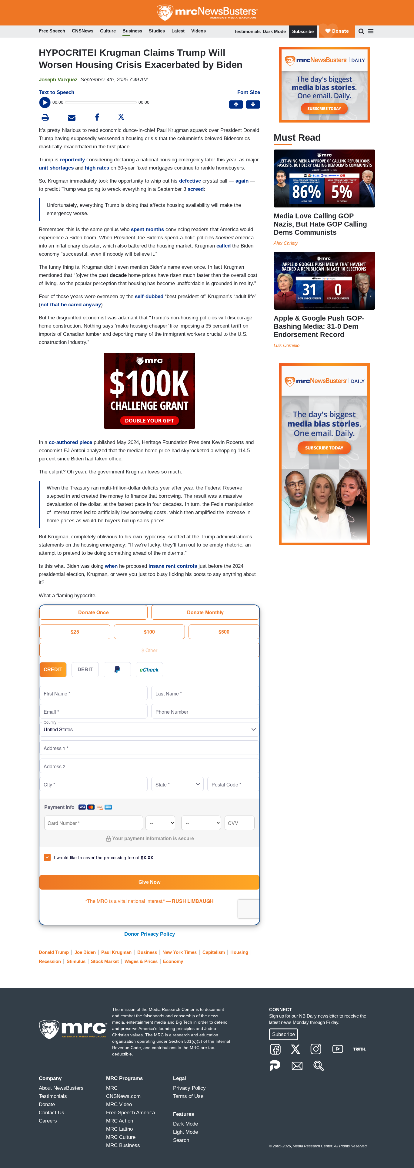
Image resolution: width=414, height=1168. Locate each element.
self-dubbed (149, 296)
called (223, 246)
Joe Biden (85, 952)
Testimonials (247, 31)
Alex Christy (286, 243)
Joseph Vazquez (58, 79)
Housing (239, 952)
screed (196, 189)
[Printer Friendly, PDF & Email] (71, 118)
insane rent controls (173, 566)
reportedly (72, 160)
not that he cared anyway (71, 305)
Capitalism (213, 952)
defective (190, 181)
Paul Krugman (116, 952)
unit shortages (56, 168)
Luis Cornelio (286, 345)
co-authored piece (70, 442)
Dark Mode (274, 31)
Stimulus (76, 961)
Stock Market (105, 961)
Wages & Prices (141, 961)
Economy (173, 961)
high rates (97, 168)
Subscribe (303, 31)
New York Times (179, 952)
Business (147, 952)
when (111, 566)
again (241, 181)
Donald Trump (54, 952)
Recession (50, 961)
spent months (147, 229)
